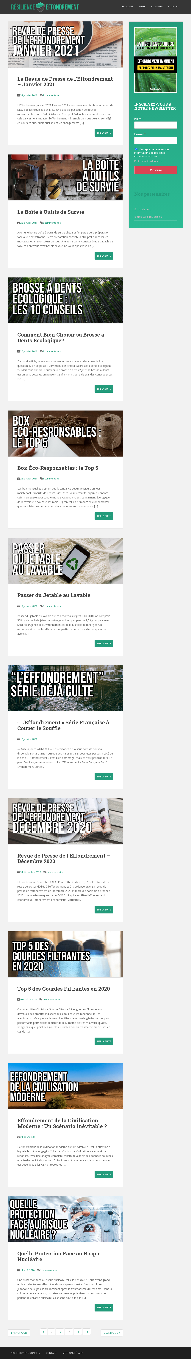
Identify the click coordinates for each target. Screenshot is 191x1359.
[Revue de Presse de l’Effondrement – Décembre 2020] (65, 821)
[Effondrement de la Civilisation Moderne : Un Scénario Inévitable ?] (65, 1086)
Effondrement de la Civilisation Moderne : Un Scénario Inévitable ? (62, 1123)
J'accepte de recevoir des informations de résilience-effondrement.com (151, 153)
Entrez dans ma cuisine (148, 216)
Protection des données (148, 161)
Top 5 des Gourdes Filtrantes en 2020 (63, 988)
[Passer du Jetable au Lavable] (65, 561)
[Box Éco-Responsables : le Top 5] (65, 434)
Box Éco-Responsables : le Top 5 (57, 467)
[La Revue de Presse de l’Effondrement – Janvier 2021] (65, 44)
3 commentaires (52, 222)
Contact (51, 1353)
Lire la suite (104, 132)
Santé (142, 6)
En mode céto (142, 209)
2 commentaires (52, 351)
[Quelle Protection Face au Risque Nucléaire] (65, 1219)
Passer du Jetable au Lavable (53, 595)
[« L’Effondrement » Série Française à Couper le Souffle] (65, 688)
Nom (139, 119)
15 (77, 1331)
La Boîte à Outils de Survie (50, 211)
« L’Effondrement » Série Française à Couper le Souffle (63, 725)
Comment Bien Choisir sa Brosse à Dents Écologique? (60, 337)
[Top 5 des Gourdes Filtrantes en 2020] (65, 954)
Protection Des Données (25, 1353)
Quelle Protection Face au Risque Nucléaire (59, 1256)
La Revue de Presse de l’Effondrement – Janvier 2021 (65, 81)
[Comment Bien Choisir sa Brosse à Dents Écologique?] (65, 300)
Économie (156, 6)
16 (86, 1331)
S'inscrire (156, 170)
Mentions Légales (73, 1353)
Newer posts (19, 1332)
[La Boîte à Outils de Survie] (65, 177)
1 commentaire (51, 95)
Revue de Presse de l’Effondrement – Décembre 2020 (63, 858)
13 (60, 1331)
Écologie (127, 6)
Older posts (111, 1332)
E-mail (140, 134)
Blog (171, 6)
